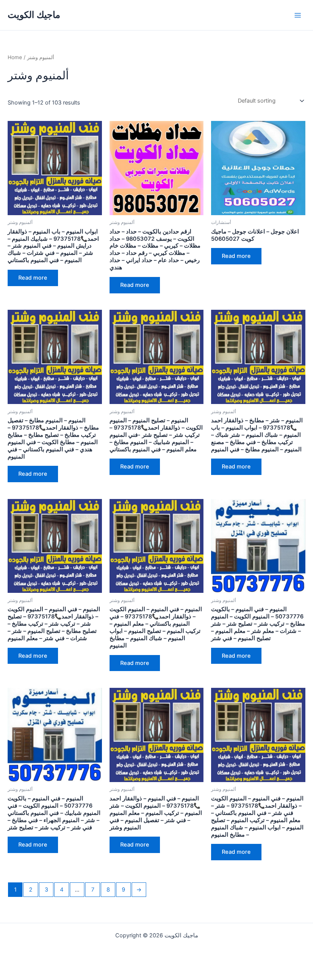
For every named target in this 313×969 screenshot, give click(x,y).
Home (15, 57)
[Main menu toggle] (297, 15)
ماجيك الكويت (34, 14)
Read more (32, 277)
